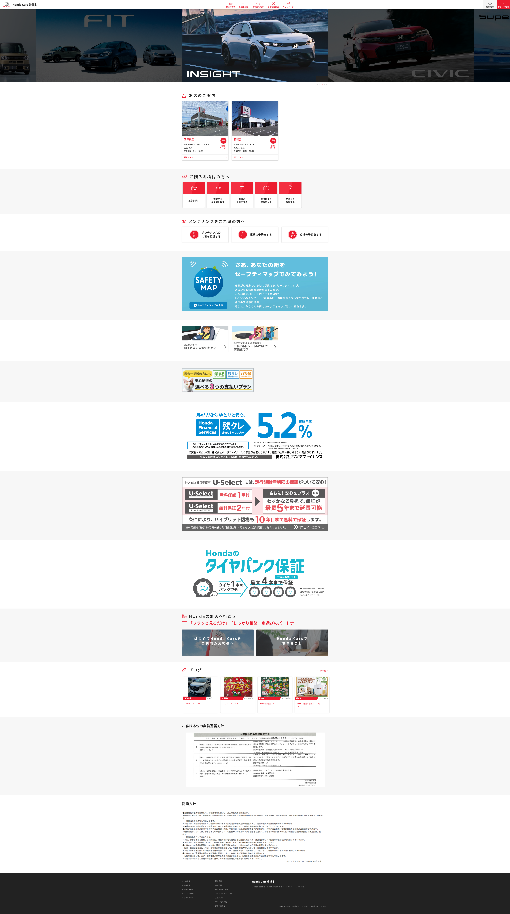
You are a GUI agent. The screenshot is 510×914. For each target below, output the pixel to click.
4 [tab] (324, 84)
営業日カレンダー (223, 141)
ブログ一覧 (321, 671)
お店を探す (230, 7)
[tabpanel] (255, 45)
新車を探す (243, 7)
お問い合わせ (503, 7)
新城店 (237, 139)
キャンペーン (288, 7)
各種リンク (219, 897)
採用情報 (490, 7)
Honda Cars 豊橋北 (25, 4)
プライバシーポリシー (223, 893)
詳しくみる (189, 157)
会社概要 (218, 885)
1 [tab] (317, 84)
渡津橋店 (189, 139)
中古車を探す (258, 7)
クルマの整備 (273, 7)
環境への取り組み (221, 889)
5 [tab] (326, 84)
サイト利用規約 (221, 902)
